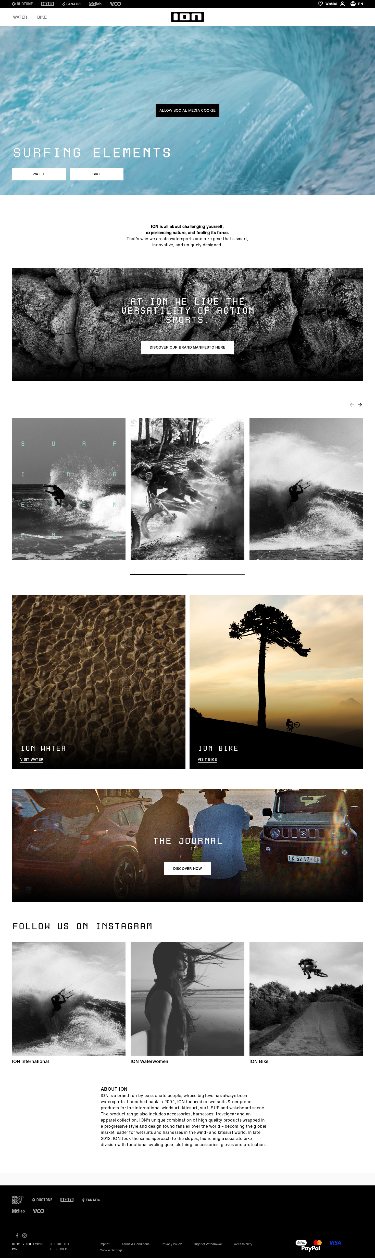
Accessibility (243, 1244)
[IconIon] (47, 4)
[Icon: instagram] (24, 1235)
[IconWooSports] (115, 4)
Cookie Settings (111, 1250)
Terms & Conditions (135, 1244)
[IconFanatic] (71, 4)
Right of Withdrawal (208, 1244)
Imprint (104, 1244)
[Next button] (360, 404)
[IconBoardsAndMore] (17, 1200)
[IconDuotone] (22, 4)
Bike (42, 17)
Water (20, 17)
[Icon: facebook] (17, 1235)
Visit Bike (207, 759)
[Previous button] (352, 404)
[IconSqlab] (95, 4)
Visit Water (31, 759)
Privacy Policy (172, 1244)
